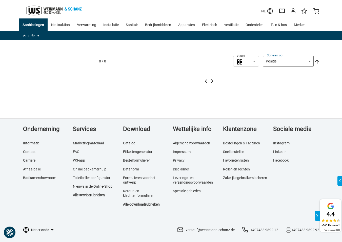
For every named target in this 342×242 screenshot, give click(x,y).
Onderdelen (255, 25)
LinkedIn (280, 152)
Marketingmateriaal (88, 143)
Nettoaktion (60, 25)
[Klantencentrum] (293, 11)
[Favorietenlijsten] (304, 13)
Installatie (111, 25)
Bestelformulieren (137, 160)
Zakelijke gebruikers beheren (245, 178)
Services (84, 129)
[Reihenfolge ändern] (316, 61)
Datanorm (131, 169)
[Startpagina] (24, 36)
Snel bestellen (233, 152)
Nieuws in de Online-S (89, 186)
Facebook (281, 160)
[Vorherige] (206, 81)
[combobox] (246, 61)
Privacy (179, 160)
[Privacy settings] (9, 232)
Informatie (31, 143)
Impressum (182, 152)
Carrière (29, 160)
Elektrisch (209, 25)
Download (136, 129)
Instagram (281, 143)
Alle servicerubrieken (89, 195)
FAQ (76, 152)
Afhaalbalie (32, 169)
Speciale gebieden (187, 191)
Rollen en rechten (236, 169)
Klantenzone (240, 129)
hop (109, 186)
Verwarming (86, 25)
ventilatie (231, 25)
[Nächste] (212, 81)
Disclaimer (181, 169)
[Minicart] (316, 11)
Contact (29, 152)
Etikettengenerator (137, 152)
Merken (300, 25)
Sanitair (132, 25)
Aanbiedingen (33, 25)
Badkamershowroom (39, 178)
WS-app (79, 160)
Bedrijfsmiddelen (158, 25)
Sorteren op (275, 55)
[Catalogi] (282, 13)
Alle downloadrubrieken (141, 204)
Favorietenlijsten (236, 160)
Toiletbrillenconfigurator (91, 178)
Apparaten (186, 25)
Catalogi (129, 143)
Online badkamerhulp (89, 169)
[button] (246, 61)
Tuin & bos (279, 25)
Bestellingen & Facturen (241, 143)
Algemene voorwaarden (191, 143)
